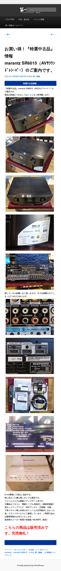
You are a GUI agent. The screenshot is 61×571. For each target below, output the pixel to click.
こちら (30, 94)
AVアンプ (43, 549)
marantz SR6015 (20, 552)
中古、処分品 (24, 19)
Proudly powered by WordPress (30, 565)
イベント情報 (38, 19)
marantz (8, 552)
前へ (7, 34)
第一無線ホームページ (14, 25)
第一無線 (36, 76)
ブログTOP (9, 19)
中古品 (31, 549)
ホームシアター (20, 549)
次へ (53, 34)
